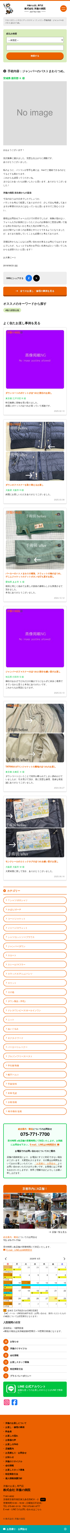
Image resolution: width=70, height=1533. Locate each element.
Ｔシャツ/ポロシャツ (18, 900)
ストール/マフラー (16, 964)
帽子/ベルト (13, 1074)
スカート (12, 955)
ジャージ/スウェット (18, 927)
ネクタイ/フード (15, 1037)
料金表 (8, 1431)
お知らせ (14, 1341)
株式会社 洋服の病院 (35, 8)
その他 (11, 992)
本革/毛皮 (12, 1093)
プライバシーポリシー (20, 1375)
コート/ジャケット (16, 918)
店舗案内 (9, 1448)
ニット (11, 1019)
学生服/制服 (13, 1065)
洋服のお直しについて (16, 1422)
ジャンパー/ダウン (16, 946)
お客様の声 (20, 20)
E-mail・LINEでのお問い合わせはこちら (22, 1509)
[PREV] (6, 1258)
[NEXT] (64, 1258)
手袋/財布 (12, 1083)
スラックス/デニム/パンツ (20, 973)
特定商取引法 (16, 1368)
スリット (12, 982)
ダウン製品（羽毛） (17, 1001)
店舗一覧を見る (59, 1232)
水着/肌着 (12, 1102)
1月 (36, 20)
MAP (43, 1499)
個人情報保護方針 (13, 1478)
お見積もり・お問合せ (16, 1452)
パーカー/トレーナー (18, 1047)
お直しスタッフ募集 (19, 1362)
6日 (40, 20)
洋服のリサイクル (18, 1348)
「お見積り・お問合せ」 (46, 1163)
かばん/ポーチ (14, 909)
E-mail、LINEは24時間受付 (19, 1249)
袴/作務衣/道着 (15, 1111)
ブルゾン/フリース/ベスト (20, 1056)
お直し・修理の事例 (14, 1427)
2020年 (30, 20)
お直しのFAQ (11, 1444)
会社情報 (14, 1355)
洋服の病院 (9, 20)
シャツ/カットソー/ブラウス (21, 937)
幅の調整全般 (13, 310)
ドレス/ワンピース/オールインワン (24, 1010)
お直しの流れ (11, 1435)
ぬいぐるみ (13, 1028)
